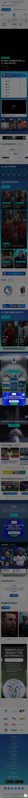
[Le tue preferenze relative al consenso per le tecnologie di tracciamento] (25, 795)
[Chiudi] (23, 395)
